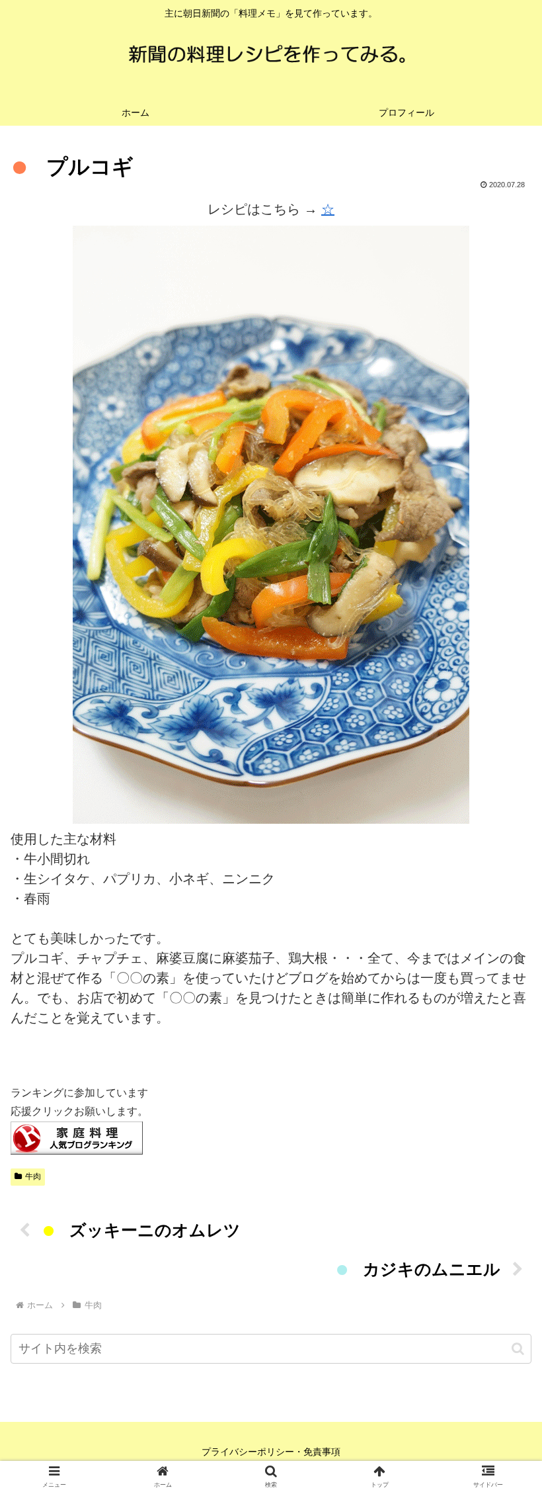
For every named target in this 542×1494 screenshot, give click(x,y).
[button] (517, 1348)
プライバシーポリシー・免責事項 (271, 1451)
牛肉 (33, 1176)
